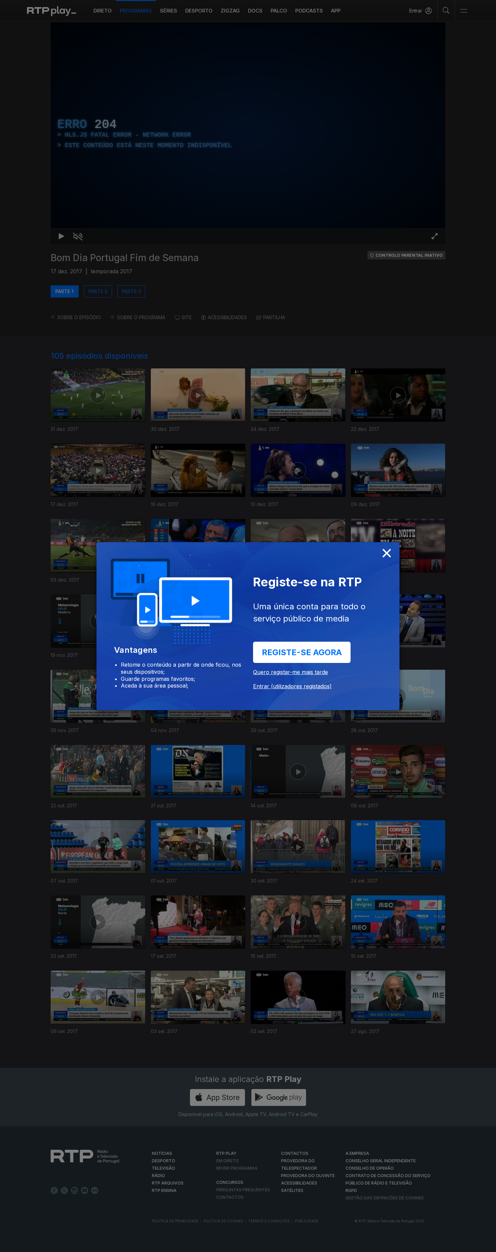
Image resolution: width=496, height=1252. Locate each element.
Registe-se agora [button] (302, 652)
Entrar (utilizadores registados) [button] (292, 686)
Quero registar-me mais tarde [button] (290, 672)
